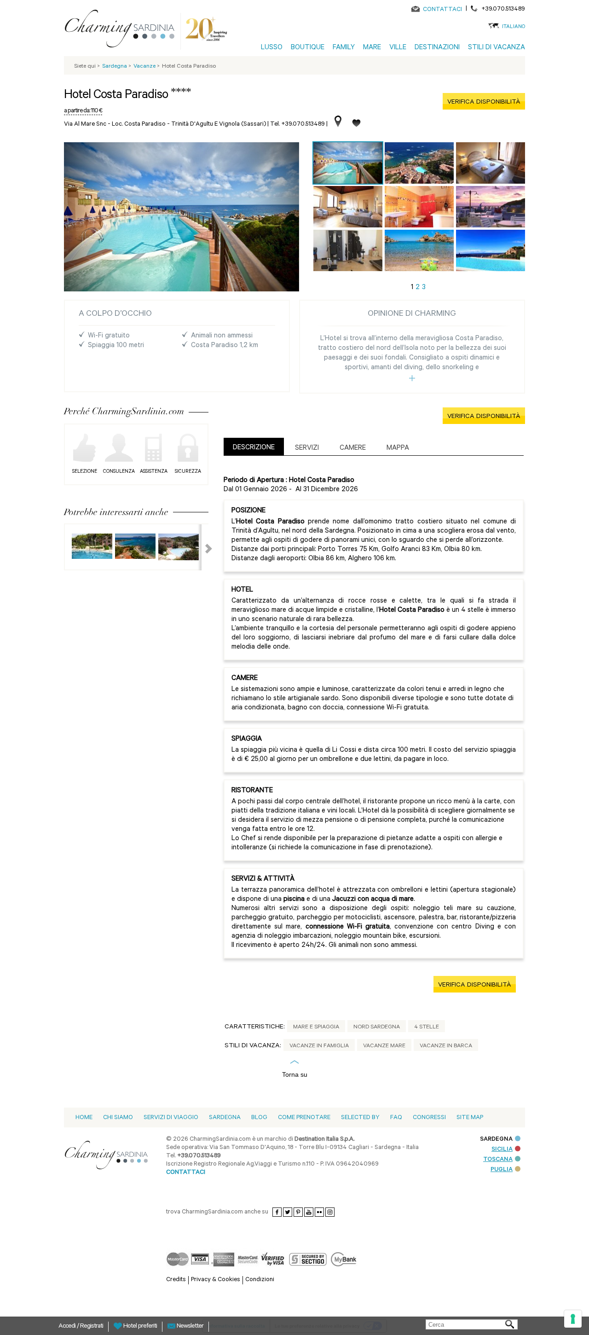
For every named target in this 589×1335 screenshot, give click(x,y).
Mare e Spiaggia (316, 1027)
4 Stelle (426, 1027)
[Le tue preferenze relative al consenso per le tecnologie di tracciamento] (573, 1319)
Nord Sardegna (376, 1027)
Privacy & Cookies (215, 1280)
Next (203, 547)
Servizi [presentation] (307, 449)
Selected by (360, 1117)
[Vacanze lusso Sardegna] (123, 30)
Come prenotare (304, 1117)
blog (259, 1117)
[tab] (254, 447)
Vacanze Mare (384, 1046)
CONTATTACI (442, 9)
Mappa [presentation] (398, 449)
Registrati (91, 1326)
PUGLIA (502, 1170)
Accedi (67, 1326)
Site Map (469, 1117)
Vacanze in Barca (446, 1046)
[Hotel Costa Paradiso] (347, 163)
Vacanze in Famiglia (319, 1046)
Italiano (513, 27)
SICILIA (502, 1149)
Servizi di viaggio (171, 1117)
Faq (396, 1117)
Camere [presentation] (353, 449)
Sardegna (225, 1117)
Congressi (429, 1117)
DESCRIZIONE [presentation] (254, 448)
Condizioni (259, 1280)
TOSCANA (498, 1159)
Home (83, 1117)
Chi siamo (118, 1117)
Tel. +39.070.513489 (297, 124)
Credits (176, 1280)
